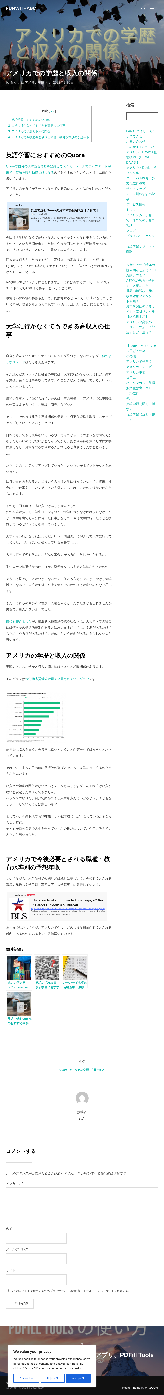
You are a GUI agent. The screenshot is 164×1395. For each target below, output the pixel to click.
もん (13, 82)
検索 (130, 105)
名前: (9, 1228)
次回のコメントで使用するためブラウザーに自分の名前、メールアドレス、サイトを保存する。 (71, 1290)
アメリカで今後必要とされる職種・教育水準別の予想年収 (48, 137)
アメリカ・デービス (140, 367)
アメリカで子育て (139, 361)
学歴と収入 (98, 1070)
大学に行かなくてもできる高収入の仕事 (36, 125)
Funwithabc (21, 8)
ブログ (131, 230)
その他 (131, 356)
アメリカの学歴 (79, 1070)
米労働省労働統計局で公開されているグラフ (57, 679)
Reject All (52, 1378)
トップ (131, 209)
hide (52, 111)
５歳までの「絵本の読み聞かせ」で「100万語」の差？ (141, 270)
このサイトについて (140, 147)
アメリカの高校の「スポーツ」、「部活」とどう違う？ (140, 327)
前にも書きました (19, 621)
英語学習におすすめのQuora (29, 119)
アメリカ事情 (34, 82)
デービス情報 (135, 204)
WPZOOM (151, 1387)
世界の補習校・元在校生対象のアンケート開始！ (140, 296)
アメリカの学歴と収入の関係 (29, 131)
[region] (52, 1366)
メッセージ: (14, 1183)
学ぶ (129, 398)
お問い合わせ (135, 141)
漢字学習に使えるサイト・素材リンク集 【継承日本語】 (142, 311)
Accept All (78, 1378)
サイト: (11, 1270)
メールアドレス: (17, 1249)
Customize (26, 1378)
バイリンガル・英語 (140, 383)
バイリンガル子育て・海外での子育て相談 (140, 220)
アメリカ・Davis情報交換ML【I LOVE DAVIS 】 (141, 157)
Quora (63, 1070)
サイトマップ (135, 188)
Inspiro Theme (131, 1387)
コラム (131, 377)
